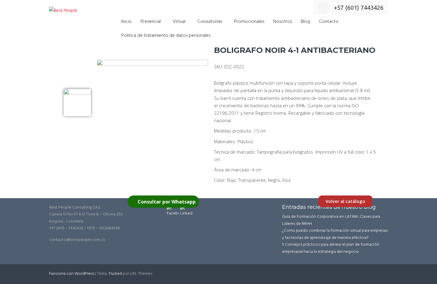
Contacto (329, 22)
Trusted (115, 273)
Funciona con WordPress (71, 273)
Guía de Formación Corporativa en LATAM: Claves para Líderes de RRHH (331, 220)
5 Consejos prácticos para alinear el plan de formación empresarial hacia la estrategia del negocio (330, 248)
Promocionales (249, 22)
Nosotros (282, 22)
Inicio (126, 22)
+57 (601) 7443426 (358, 7)
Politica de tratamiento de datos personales (165, 36)
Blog (305, 22)
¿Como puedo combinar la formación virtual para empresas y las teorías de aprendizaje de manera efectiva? (335, 234)
